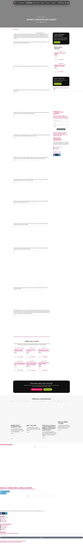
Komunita (47, 2)
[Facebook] (54, 155)
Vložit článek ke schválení (37, 389)
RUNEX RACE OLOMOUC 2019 (16, 426)
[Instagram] (57, 155)
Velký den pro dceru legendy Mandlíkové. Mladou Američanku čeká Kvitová (49, 428)
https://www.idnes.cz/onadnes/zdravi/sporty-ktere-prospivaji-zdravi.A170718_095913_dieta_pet (33, 336)
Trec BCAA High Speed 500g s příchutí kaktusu (19, 364)
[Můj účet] (66, 3)
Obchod (42, 2)
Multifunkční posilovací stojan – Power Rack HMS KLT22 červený (31, 363)
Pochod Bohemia (29, 2)
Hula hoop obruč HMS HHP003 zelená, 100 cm (43, 350)
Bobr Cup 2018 (31, 425)
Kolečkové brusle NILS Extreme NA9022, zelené (43, 363)
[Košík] (68, 3)
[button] (0, 465)
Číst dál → (12, 433)
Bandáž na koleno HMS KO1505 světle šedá (59, 66)
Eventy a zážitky (36, 2)
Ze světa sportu (21, 2)
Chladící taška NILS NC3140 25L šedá (18, 350)
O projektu (53, 2)
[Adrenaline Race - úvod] (15, 2)
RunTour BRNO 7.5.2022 (63, 422)
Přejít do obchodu (47, 389)
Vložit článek (57, 42)
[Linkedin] (59, 155)
